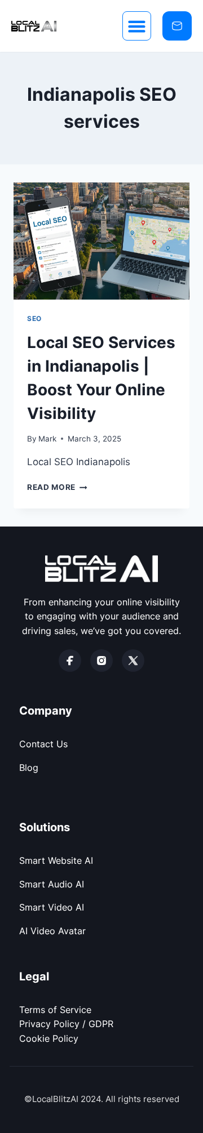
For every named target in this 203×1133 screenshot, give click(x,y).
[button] (137, 26)
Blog (28, 767)
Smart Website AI (56, 860)
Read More (57, 487)
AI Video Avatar (52, 930)
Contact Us (43, 744)
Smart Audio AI (51, 884)
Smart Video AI (51, 907)
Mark (47, 438)
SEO (34, 318)
